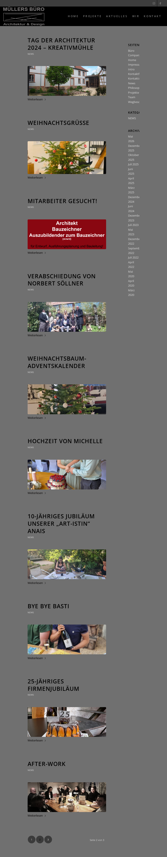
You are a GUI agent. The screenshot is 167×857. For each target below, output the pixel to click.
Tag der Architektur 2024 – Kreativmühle (61, 43)
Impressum (135, 64)
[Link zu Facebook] (160, 3)
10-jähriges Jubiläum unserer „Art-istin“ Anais (61, 523)
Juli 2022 (133, 257)
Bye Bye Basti (48, 606)
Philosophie (135, 88)
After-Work (47, 764)
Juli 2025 (133, 164)
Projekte (133, 92)
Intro (131, 69)
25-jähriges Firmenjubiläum (53, 685)
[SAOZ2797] (67, 639)
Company (134, 55)
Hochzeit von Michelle (65, 441)
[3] (67, 474)
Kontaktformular (139, 74)
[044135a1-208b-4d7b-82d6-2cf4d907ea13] (67, 564)
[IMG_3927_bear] (67, 797)
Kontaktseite (136, 78)
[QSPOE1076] (67, 317)
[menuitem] (73, 16)
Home (132, 60)
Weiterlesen (35, 99)
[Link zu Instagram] (154, 3)
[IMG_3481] (67, 722)
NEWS (31, 53)
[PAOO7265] (67, 157)
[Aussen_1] (67, 81)
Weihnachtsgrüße (58, 123)
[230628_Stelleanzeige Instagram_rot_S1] (67, 234)
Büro (131, 51)
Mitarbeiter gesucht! (62, 201)
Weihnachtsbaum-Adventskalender (57, 362)
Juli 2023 (133, 225)
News (131, 83)
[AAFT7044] (67, 399)
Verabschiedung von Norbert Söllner (62, 279)
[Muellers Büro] (23, 16)
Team (131, 97)
